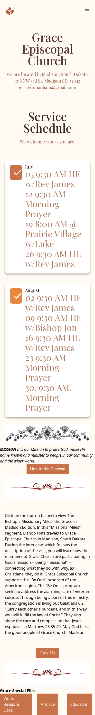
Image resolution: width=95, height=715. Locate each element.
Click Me (48, 652)
